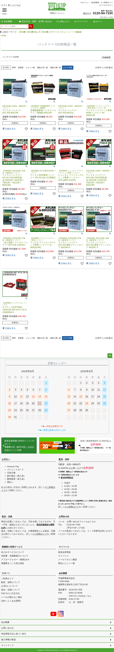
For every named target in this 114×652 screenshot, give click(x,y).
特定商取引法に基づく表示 (13, 634)
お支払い (6, 459)
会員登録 (95, 2)
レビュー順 (30, 68)
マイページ (82, 21)
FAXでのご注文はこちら (80, 596)
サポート (6, 573)
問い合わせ (46, 21)
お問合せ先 (64, 516)
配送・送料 (64, 459)
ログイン (85, 2)
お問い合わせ (7, 628)
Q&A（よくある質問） (11, 601)
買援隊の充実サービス (12, 547)
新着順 (20, 68)
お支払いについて (9, 586)
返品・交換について (10, 589)
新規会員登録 (64, 552)
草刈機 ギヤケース (50, 32)
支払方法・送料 (29, 21)
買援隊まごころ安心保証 (12, 563)
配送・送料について (10, 582)
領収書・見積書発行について (14, 556)
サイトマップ (7, 645)
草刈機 (22, 32)
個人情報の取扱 (8, 639)
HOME (3, 36)
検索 (30, 26)
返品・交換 (7, 516)
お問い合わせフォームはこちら (81, 521)
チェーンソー (67, 32)
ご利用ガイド (107, 2)
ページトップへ (109, 355)
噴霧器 (78, 32)
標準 (14, 68)
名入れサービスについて (12, 552)
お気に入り (64, 21)
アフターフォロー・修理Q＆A (15, 559)
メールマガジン (106, 5)
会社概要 (8, 21)
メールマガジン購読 (67, 559)
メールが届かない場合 (11, 597)
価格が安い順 (42, 68)
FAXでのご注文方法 (10, 593)
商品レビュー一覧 (66, 563)
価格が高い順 (55, 68)
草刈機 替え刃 (33, 32)
